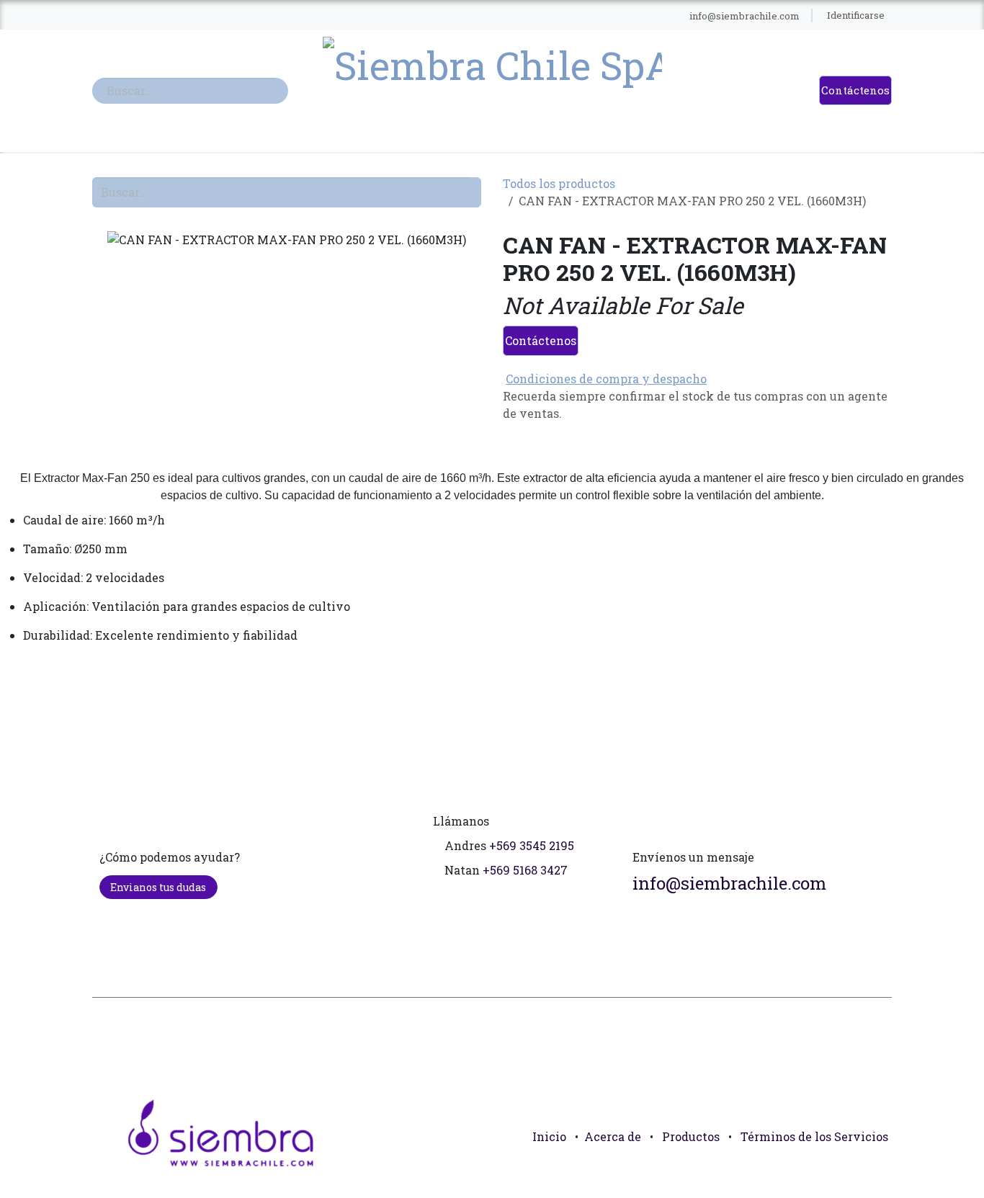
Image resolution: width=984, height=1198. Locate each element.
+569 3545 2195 (531, 845)
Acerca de (612, 1136)
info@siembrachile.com (729, 883)
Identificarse (856, 15)
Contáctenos (855, 90)
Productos (691, 1136)
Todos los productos (559, 183)
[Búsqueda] (281, 91)
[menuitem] (218, 16)
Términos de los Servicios (814, 1136)
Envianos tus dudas (158, 887)
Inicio (549, 1136)
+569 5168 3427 (525, 869)
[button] (874, 1169)
